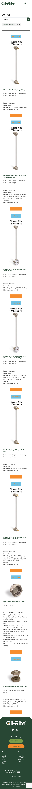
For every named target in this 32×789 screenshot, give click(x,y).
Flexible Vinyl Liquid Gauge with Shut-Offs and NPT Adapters (15, 537)
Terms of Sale (5, 762)
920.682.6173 (16, 776)
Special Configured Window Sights (13, 602)
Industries (21, 756)
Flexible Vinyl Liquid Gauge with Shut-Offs (15, 450)
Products (12, 24)
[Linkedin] (18, 730)
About (4, 758)
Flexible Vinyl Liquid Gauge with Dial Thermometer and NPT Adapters (14, 357)
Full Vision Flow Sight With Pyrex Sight (15, 686)
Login (19, 761)
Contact (4, 759)
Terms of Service (10, 784)
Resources (21, 759)
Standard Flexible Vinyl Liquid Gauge (14, 90)
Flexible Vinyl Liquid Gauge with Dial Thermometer (14, 269)
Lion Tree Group (16, 786)
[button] (28, 3)
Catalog (4, 756)
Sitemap (18, 784)
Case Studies (22, 758)
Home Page (5, 24)
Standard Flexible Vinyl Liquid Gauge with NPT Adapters (14, 176)
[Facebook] (14, 730)
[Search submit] (28, 19)
